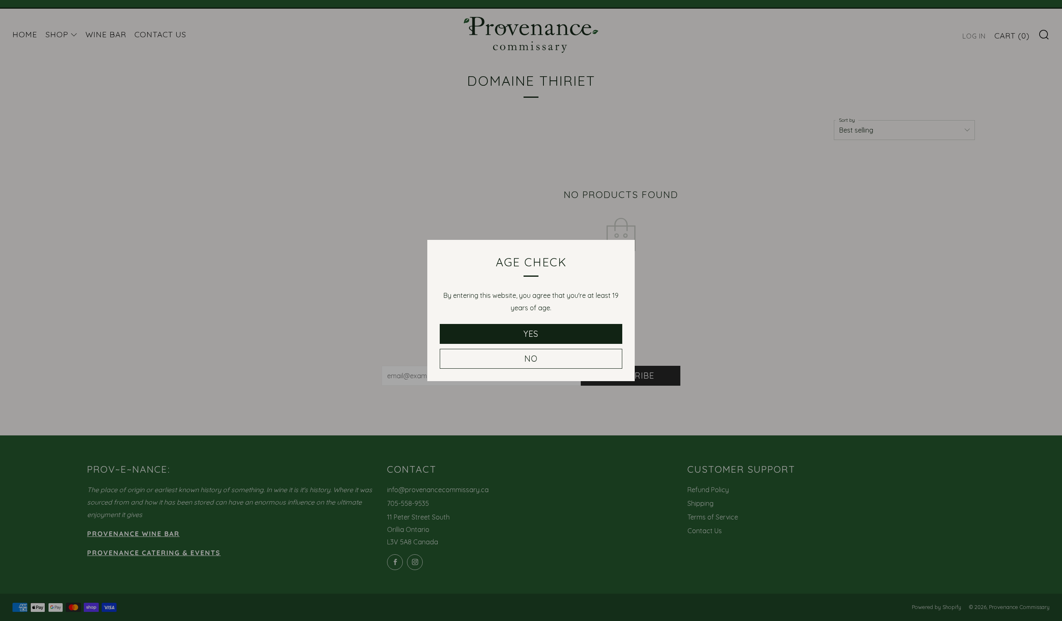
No (531, 358)
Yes (531, 334)
